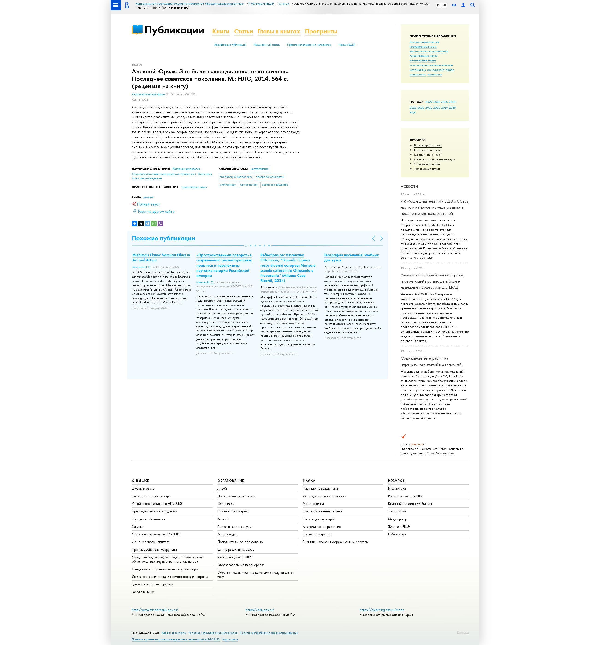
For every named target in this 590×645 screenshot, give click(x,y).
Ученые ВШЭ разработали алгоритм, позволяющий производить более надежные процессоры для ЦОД (432, 281)
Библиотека (397, 488)
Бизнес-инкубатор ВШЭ (235, 557)
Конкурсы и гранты (317, 534)
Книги (221, 31)
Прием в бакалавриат (233, 511)
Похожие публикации (163, 238)
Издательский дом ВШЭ (406, 496)
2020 (436, 107)
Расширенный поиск (267, 45)
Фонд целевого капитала (151, 542)
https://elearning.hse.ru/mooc (382, 610)
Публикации (174, 30)
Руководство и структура (151, 496)
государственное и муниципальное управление (429, 48)
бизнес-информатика (424, 42)
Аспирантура (227, 534)
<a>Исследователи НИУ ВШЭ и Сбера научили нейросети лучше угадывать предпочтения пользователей (435, 207)
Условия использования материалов (213, 633)
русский (148, 197)
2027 (429, 102)
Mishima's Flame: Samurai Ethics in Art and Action (161, 257)
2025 (444, 102)
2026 (437, 102)
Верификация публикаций (230, 45)
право (450, 70)
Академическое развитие (322, 526)
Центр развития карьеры (236, 549)
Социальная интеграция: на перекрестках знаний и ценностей (431, 361)
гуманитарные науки (423, 56)
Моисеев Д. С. (141, 267)
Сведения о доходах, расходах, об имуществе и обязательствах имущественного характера (168, 559)
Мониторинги (313, 503)
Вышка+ (223, 519)
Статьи (243, 31)
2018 (452, 107)
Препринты (321, 31)
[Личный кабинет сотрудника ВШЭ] (463, 5)
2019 (444, 107)
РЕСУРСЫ (397, 480)
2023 (413, 107)
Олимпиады (226, 503)
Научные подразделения (321, 488)
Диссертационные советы (323, 511)
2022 (421, 107)
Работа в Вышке (143, 592)
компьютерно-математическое (431, 65)
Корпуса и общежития (148, 519)
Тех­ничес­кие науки (427, 169)
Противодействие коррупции (154, 549)
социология (418, 74)
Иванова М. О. (205, 282)
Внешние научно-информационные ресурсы (335, 542)
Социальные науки (427, 164)
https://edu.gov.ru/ (260, 610)
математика (418, 70)
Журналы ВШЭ (399, 526)
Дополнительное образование (240, 542)
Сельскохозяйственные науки (434, 159)
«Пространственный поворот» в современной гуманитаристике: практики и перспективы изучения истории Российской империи (224, 265)
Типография (397, 511)
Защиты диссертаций (318, 519)
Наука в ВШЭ (347, 45)
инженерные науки (423, 60)
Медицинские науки (427, 154)
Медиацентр (397, 519)
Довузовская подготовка (236, 496)
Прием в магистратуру (234, 526)
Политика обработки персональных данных (269, 633)
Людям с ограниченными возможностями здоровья (170, 576)
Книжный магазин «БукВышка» (410, 503)
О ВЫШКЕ (140, 480)
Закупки (138, 526)
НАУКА (309, 480)
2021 (428, 107)
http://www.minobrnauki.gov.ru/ (155, 610)
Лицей (222, 488)
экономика (434, 74)
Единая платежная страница (153, 584)
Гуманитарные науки (428, 145)
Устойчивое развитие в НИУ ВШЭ (157, 503)
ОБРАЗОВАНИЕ (230, 480)
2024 (452, 102)
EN (444, 5)
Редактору (463, 631)
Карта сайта (230, 639)
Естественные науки (428, 150)
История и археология (186, 169)
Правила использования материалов (309, 45)
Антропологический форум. (149, 94)
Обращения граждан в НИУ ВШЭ (156, 534)
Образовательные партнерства (241, 565)
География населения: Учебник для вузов (351, 257)
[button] (246, 245)
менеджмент (436, 70)
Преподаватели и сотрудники (154, 511)
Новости (409, 186)
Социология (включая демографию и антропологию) (164, 174)
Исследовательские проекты (325, 496)
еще (413, 112)
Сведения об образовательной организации (165, 569)
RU (439, 5)
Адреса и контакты (174, 633)
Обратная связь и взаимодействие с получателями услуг (255, 574)
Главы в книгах (279, 31)
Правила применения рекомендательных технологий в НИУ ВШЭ (176, 639)
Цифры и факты (143, 488)
